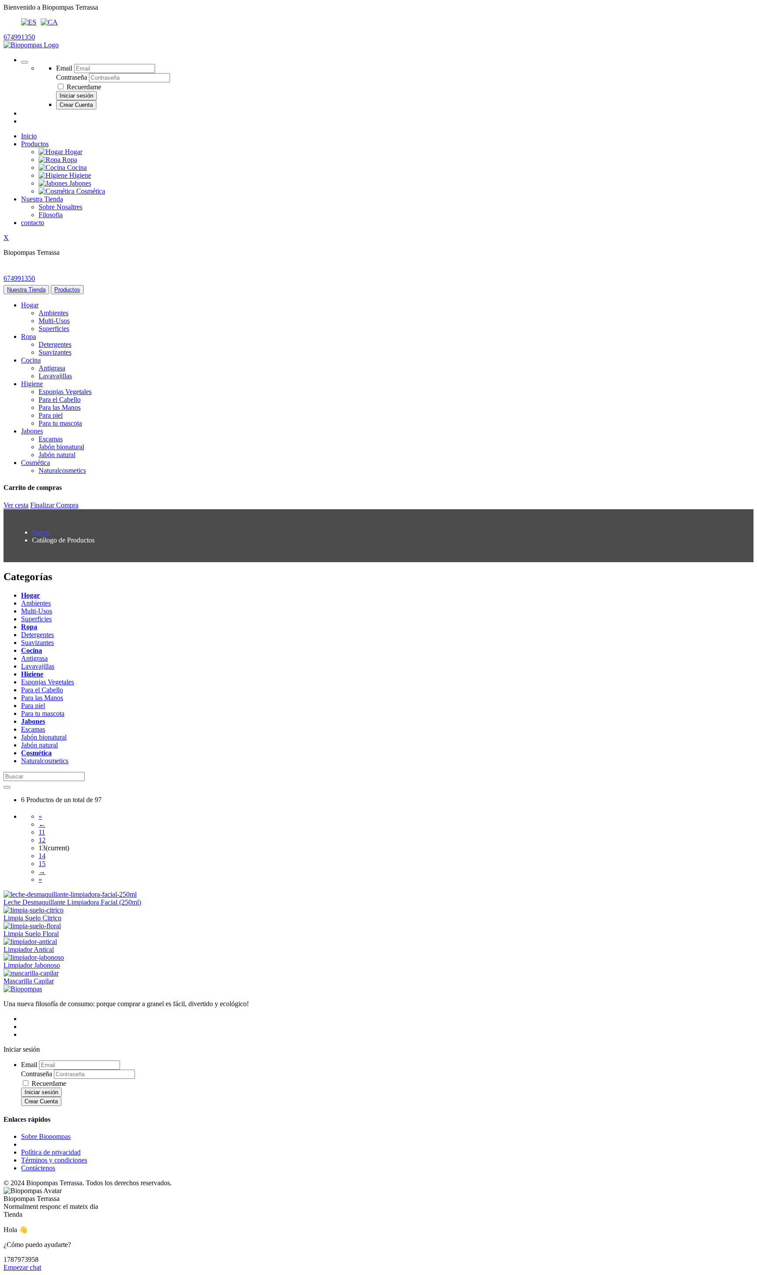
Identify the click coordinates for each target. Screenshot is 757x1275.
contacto (32, 222)
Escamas (51, 439)
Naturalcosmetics (62, 470)
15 (42, 863)
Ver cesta (16, 505)
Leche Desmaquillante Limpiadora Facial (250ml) (72, 902)
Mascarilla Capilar (29, 981)
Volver (41, 532)
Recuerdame (84, 87)
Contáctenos (38, 1168)
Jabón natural (57, 454)
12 (42, 840)
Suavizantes (55, 352)
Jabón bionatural (61, 447)
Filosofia (51, 214)
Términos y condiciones (54, 1160)
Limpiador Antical (29, 949)
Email (64, 68)
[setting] (24, 62)
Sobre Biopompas (46, 1136)
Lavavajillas (55, 376)
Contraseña (71, 77)
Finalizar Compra (54, 505)
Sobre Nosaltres (60, 207)
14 (42, 855)
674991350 (19, 37)
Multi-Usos (54, 320)
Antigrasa (52, 368)
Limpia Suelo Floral (31, 933)
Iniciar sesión (76, 95)
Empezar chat (22, 1267)
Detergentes (55, 344)
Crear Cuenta (76, 105)
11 (42, 832)
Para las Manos (60, 407)
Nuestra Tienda (42, 199)
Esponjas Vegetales (65, 391)
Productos (35, 144)
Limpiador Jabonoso (32, 965)
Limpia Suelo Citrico (32, 918)
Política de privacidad (51, 1152)
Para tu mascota (60, 423)
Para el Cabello (60, 399)
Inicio (29, 136)
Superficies (54, 328)
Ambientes (53, 313)
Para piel (51, 415)
